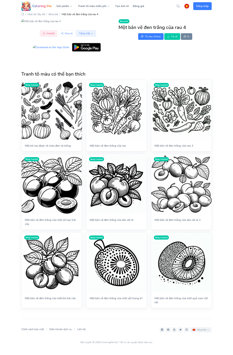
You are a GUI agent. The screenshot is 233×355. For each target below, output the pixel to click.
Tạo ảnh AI (122, 6)
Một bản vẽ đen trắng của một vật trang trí (116, 298)
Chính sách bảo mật (32, 329)
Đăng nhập (202, 6)
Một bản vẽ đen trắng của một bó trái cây (50, 298)
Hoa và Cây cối (36, 14)
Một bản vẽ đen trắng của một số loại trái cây (50, 222)
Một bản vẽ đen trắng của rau (108, 146)
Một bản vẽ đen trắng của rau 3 (174, 146)
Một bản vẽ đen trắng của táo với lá (111, 220)
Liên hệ (81, 329)
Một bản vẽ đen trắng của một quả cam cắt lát (181, 300)
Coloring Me (42, 6)
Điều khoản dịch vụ (60, 329)
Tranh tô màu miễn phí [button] (92, 6)
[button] (178, 6)
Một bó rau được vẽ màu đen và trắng (48, 146)
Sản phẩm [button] (62, 6)
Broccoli (53, 14)
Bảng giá (138, 6)
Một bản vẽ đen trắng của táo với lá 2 (178, 220)
